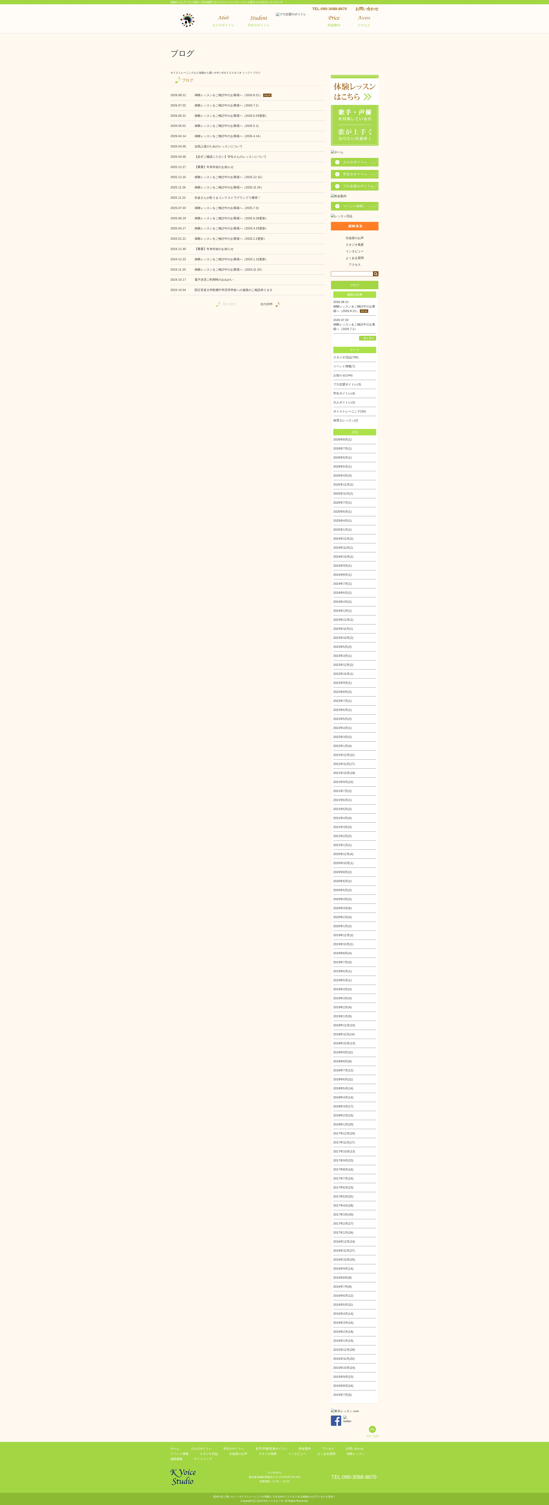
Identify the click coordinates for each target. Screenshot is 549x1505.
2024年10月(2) (343, 556)
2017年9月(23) (343, 1160)
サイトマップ (203, 1459)
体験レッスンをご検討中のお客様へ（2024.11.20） (229, 269)
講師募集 (176, 1459)
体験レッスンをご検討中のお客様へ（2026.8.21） (228, 95)
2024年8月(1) (342, 574)
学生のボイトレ (233, 1448)
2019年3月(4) (342, 998)
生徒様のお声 (355, 238)
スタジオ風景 (355, 244)
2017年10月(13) (344, 1151)
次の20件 (266, 304)
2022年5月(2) (342, 719)
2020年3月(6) (342, 908)
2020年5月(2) (342, 890)
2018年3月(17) (343, 1106)
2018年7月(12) (343, 1070)
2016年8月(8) (342, 1277)
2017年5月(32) (343, 1196)
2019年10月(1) (343, 944)
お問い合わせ (367, 9)
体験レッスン (356, 1453)
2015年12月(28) (344, 1349)
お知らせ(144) (343, 375)
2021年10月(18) (344, 773)
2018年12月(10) (344, 1025)
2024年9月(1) (342, 565)
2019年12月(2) (343, 935)
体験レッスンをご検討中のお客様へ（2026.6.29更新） (231, 115)
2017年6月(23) (343, 1187)
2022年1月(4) (342, 746)
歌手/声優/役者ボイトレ (271, 1448)
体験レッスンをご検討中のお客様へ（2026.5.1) (227, 125)
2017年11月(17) (344, 1142)
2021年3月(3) (342, 827)
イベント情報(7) (344, 366)
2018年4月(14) (343, 1097)
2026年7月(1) (342, 448)
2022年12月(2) (343, 664)
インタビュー (355, 251)
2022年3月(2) (342, 737)
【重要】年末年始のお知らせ (214, 167)
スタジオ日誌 (209, 1453)
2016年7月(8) (342, 1286)
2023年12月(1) (343, 619)
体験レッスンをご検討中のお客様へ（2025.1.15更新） (231, 259)
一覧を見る (367, 338)
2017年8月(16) (343, 1169)
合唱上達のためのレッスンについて (219, 146)
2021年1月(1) (342, 845)
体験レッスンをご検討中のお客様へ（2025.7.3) (227, 208)
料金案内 (305, 1448)
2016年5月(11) (343, 1304)
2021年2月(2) (342, 836)
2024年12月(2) (343, 538)
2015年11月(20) (344, 1358)
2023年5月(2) (342, 646)
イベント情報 (179, 1453)
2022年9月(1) (342, 682)
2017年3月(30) (343, 1214)
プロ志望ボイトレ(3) (347, 384)
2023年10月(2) (343, 637)
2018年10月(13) (344, 1043)
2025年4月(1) (342, 520)
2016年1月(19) (343, 1340)
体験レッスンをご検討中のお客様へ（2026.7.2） (228, 105)
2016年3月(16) (343, 1322)
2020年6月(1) (342, 881)
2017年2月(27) (343, 1223)
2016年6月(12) (343, 1295)
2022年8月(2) (342, 691)
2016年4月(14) (343, 1313)
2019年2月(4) (342, 1007)
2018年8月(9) (342, 1061)
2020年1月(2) (342, 926)
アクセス (355, 264)
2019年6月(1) (342, 971)
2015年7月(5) (342, 1394)
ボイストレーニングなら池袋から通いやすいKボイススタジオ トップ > (211, 72)
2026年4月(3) (342, 475)
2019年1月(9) (342, 1016)
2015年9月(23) (343, 1376)
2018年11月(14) (344, 1034)
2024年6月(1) (342, 592)
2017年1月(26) (343, 1232)
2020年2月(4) (342, 917)
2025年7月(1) (342, 502)
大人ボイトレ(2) (344, 402)
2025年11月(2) (343, 493)
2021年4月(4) (342, 818)
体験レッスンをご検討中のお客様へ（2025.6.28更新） (231, 218)
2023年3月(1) (342, 655)
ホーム (174, 1448)
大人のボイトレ (201, 1448)
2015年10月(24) (344, 1367)
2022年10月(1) (343, 673)
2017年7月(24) (343, 1178)
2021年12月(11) (344, 755)
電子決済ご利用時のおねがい (214, 279)
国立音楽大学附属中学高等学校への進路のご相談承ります (234, 290)
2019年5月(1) (342, 980)
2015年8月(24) (343, 1385)
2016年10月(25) (344, 1259)
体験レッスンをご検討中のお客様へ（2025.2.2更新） (231, 238)
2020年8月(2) (342, 872)
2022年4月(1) (342, 728)
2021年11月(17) (344, 764)
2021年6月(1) (342, 800)
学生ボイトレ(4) (344, 393)
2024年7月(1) (342, 583)
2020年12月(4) (343, 854)
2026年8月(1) (342, 439)
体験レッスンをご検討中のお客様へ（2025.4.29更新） (231, 228)
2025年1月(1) (342, 529)
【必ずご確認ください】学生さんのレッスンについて (231, 156)
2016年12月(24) (344, 1241)
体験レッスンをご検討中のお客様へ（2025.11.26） (229, 187)
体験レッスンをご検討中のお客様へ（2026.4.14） (228, 136)
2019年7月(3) (342, 962)
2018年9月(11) (343, 1052)
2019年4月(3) (342, 989)
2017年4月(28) (343, 1205)
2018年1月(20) (343, 1124)
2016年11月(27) (344, 1250)
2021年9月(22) (343, 782)
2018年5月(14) (343, 1088)
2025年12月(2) (343, 484)
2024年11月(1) (343, 547)
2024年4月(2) (342, 601)
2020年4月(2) (342, 899)
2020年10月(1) (343, 863)
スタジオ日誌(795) (346, 357)
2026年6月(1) (342, 457)
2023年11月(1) (343, 628)
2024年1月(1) (342, 610)
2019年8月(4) (342, 953)
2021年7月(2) (342, 791)
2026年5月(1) (342, 466)
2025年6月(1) (342, 511)
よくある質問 (355, 258)
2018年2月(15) (343, 1115)
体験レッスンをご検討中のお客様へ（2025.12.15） (229, 177)
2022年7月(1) (342, 701)
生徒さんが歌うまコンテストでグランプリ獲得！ (228, 197)
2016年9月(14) (343, 1268)
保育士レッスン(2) (345, 420)
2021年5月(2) (342, 809)
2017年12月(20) (344, 1133)
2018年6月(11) (343, 1079)
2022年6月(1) (342, 710)
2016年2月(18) (343, 1331)
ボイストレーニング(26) (349, 411)
